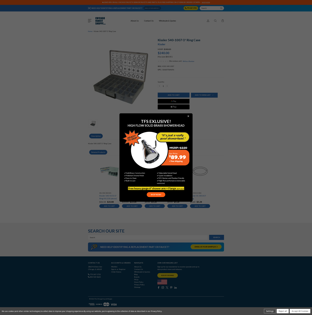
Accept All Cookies (300, 311)
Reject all (283, 311)
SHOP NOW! (156, 195)
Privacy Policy (156, 311)
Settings (270, 311)
